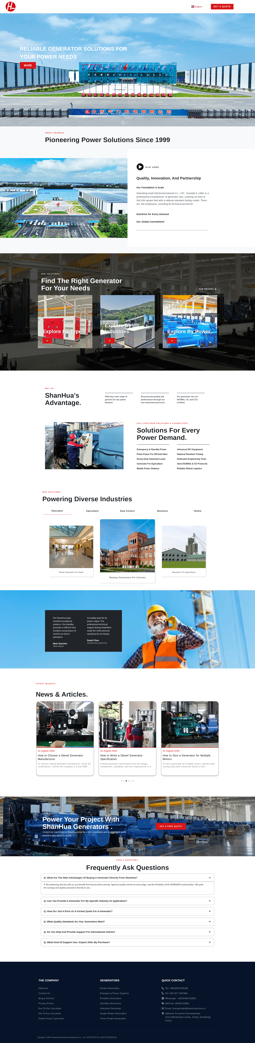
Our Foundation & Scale (150, 187)
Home (29, 6)
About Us (125, 6)
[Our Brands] (215, 289)
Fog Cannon (71, 6)
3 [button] (132, 123)
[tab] (127, 884)
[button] (252, 63)
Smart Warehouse (101, 6)
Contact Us (160, 6)
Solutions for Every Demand (152, 214)
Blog (140, 6)
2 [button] (127, 123)
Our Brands (206, 289)
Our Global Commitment (150, 221)
